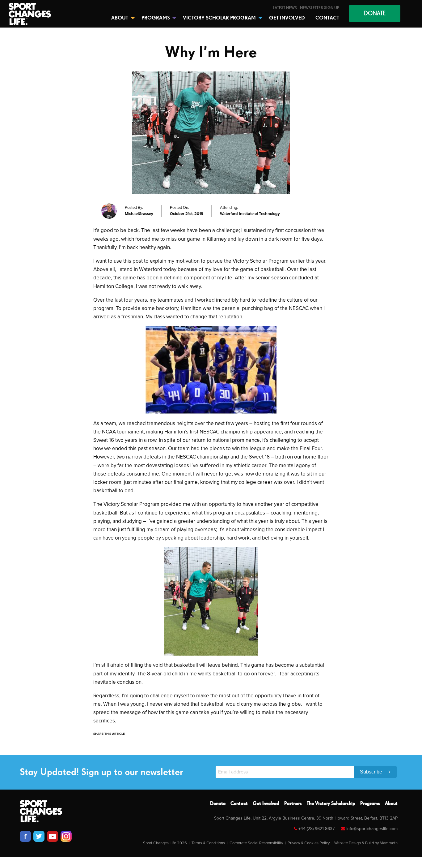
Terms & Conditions (208, 843)
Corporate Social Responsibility (256, 843)
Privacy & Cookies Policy (309, 843)
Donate (218, 803)
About (391, 803)
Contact (239, 803)
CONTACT (327, 18)
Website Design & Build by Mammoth (366, 843)
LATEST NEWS (285, 8)
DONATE (375, 13)
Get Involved (266, 803)
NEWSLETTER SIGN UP (319, 8)
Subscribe (371, 771)
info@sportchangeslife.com (372, 828)
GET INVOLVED (287, 18)
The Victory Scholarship (331, 803)
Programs (370, 803)
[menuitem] (284, 7)
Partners (293, 803)
